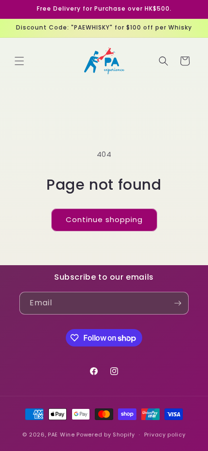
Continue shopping (104, 219)
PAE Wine (61, 434)
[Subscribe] (177, 303)
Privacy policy (165, 434)
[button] (19, 61)
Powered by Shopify (105, 434)
